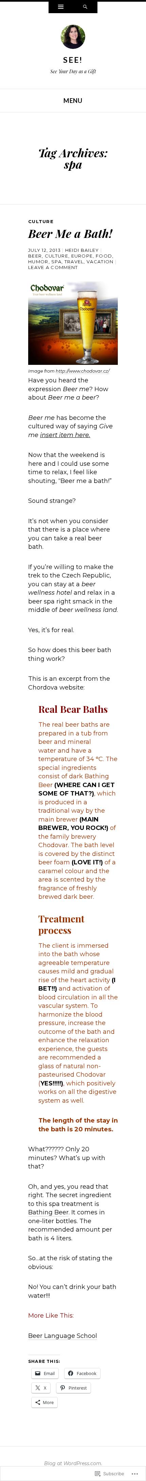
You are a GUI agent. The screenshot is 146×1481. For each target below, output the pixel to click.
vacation (100, 261)
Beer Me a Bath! (70, 233)
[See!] (73, 39)
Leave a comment (53, 267)
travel (74, 261)
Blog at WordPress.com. (73, 1463)
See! (73, 59)
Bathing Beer (48, 1212)
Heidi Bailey (82, 250)
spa (56, 261)
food (104, 256)
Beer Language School (62, 1336)
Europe (82, 256)
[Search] (85, 7)
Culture (41, 221)
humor (38, 261)
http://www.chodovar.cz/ (82, 371)
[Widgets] (61, 7)
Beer (35, 256)
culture (56, 256)
